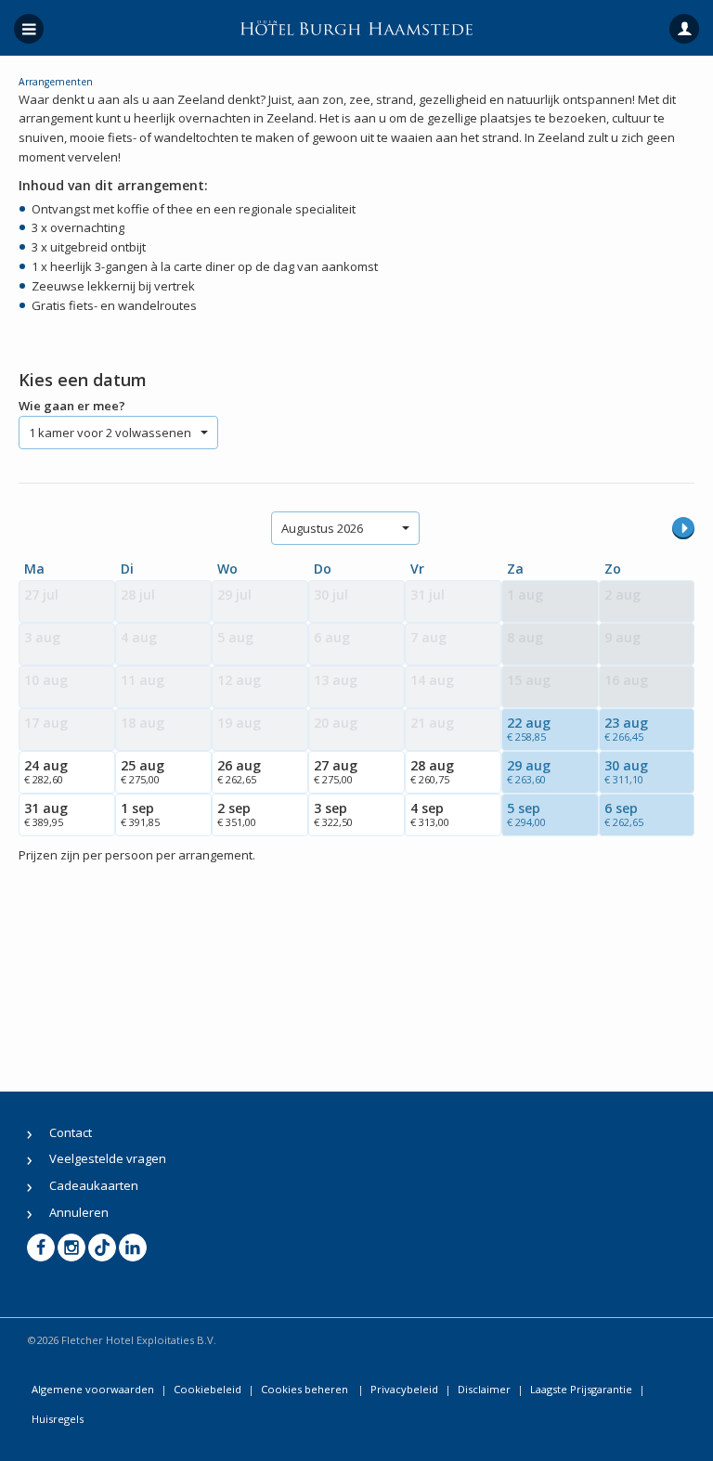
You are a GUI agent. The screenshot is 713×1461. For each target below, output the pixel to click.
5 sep (526, 814)
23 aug (626, 728)
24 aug (46, 771)
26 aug (239, 771)
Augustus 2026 (322, 528)
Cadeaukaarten (93, 1185)
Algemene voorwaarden (93, 1389)
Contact (70, 1132)
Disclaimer (484, 1389)
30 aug (626, 771)
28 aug (432, 771)
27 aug (335, 771)
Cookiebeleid (207, 1389)
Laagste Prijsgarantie (581, 1389)
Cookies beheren (306, 1389)
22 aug (529, 728)
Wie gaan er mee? (72, 405)
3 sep (333, 814)
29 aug (529, 771)
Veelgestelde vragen (107, 1158)
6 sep (623, 814)
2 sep (236, 814)
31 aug (46, 814)
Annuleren (79, 1212)
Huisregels (58, 1419)
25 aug (142, 771)
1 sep (140, 814)
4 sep (429, 814)
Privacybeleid (404, 1389)
